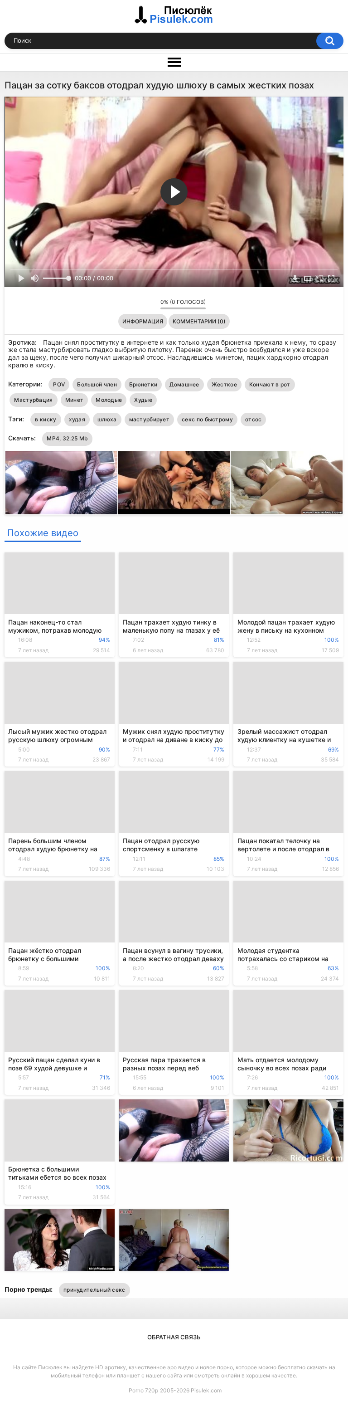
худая (77, 419)
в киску (45, 419)
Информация (142, 321)
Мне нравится (139, 303)
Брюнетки (143, 384)
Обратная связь (174, 1337)
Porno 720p (143, 1390)
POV (59, 384)
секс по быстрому (207, 419)
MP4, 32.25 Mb (67, 438)
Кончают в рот (269, 384)
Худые (143, 399)
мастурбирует (149, 419)
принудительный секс (94, 1289)
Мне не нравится (151, 303)
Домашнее (184, 384)
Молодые (109, 399)
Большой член (97, 384)
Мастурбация (33, 399)
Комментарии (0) (199, 321)
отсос (253, 419)
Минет (74, 399)
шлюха (107, 419)
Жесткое (224, 384)
